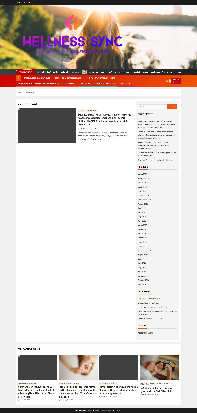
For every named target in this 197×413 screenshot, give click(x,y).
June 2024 (142, 263)
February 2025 (143, 229)
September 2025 (144, 200)
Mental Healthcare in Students (101, 78)
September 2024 (144, 250)
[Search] (167, 81)
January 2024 (143, 284)
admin (95, 128)
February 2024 (143, 280)
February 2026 (143, 178)
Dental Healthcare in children (68, 78)
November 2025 (144, 191)
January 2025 (143, 233)
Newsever (106, 410)
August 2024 (143, 255)
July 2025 (142, 208)
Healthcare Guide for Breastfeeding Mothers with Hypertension (46, 84)
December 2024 (144, 238)
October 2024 (143, 246)
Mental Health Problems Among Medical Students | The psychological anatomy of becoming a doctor (154, 145)
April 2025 (142, 221)
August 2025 (143, 204)
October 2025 (143, 195)
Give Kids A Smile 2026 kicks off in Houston (155, 160)
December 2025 (144, 187)
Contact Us (125, 84)
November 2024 (144, 242)
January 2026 (143, 183)
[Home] (18, 78)
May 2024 (142, 267)
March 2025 (142, 225)
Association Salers (145, 333)
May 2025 (142, 217)
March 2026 (142, 174)
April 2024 (142, 272)
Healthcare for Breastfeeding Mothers (97, 84)
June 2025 (142, 212)
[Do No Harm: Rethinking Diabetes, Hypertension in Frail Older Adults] (159, 367)
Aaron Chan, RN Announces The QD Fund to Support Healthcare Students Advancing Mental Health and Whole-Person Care (156, 124)
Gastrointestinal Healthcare (37, 78)
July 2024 (142, 259)
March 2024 (142, 276)
